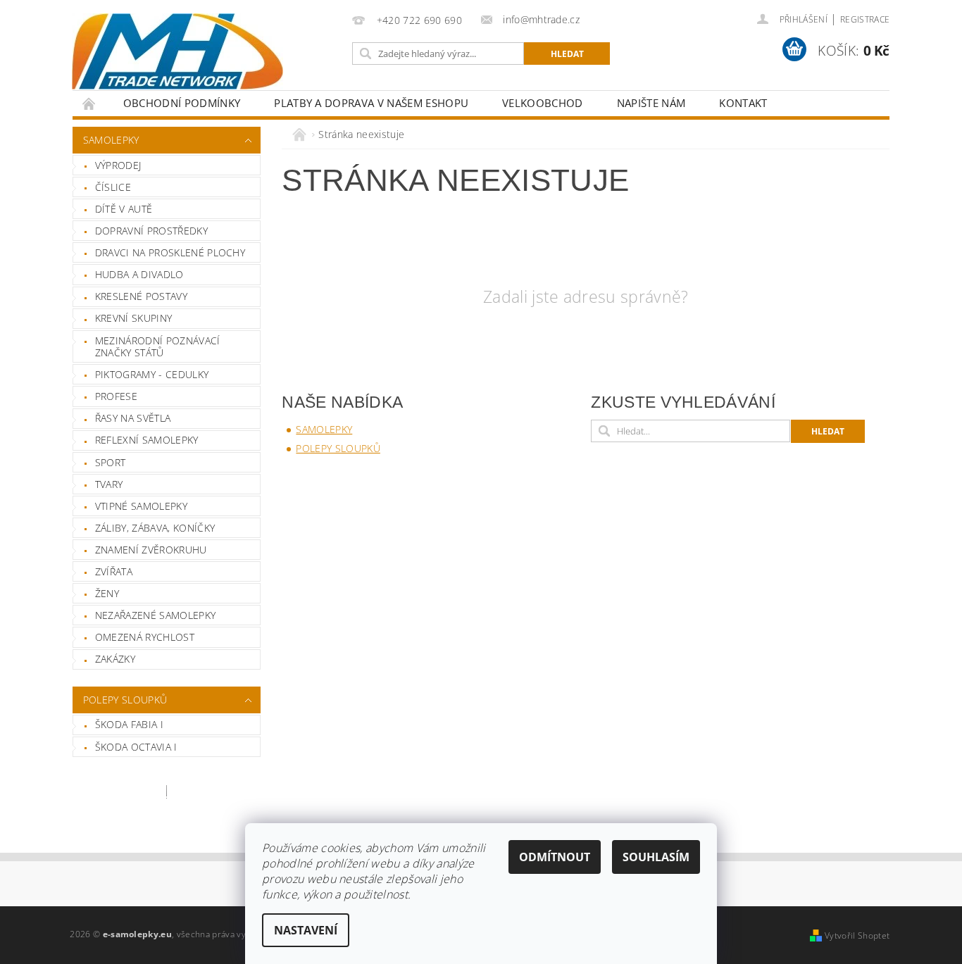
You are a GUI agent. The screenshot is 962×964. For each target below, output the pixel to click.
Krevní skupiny (133, 318)
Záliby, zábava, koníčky (155, 527)
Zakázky (115, 658)
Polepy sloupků (125, 699)
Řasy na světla (132, 418)
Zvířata (113, 571)
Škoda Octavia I (136, 746)
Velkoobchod (542, 103)
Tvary (109, 484)
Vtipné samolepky (141, 506)
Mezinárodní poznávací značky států (157, 347)
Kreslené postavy (141, 296)
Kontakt (743, 103)
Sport (110, 462)
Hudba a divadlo (139, 274)
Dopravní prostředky (151, 230)
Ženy (107, 593)
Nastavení (305, 930)
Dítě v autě (124, 208)
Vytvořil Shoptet (857, 935)
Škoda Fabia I (129, 724)
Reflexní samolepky (147, 439)
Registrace (864, 19)
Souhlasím (656, 857)
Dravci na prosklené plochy (170, 252)
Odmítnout (554, 857)
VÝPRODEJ (118, 165)
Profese (116, 396)
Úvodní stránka (89, 103)
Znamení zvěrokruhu (151, 549)
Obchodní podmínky (181, 103)
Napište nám (651, 103)
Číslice (113, 187)
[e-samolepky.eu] (177, 51)
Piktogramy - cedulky (151, 374)
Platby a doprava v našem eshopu (371, 103)
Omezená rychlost (144, 637)
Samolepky (111, 139)
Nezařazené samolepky (155, 615)
